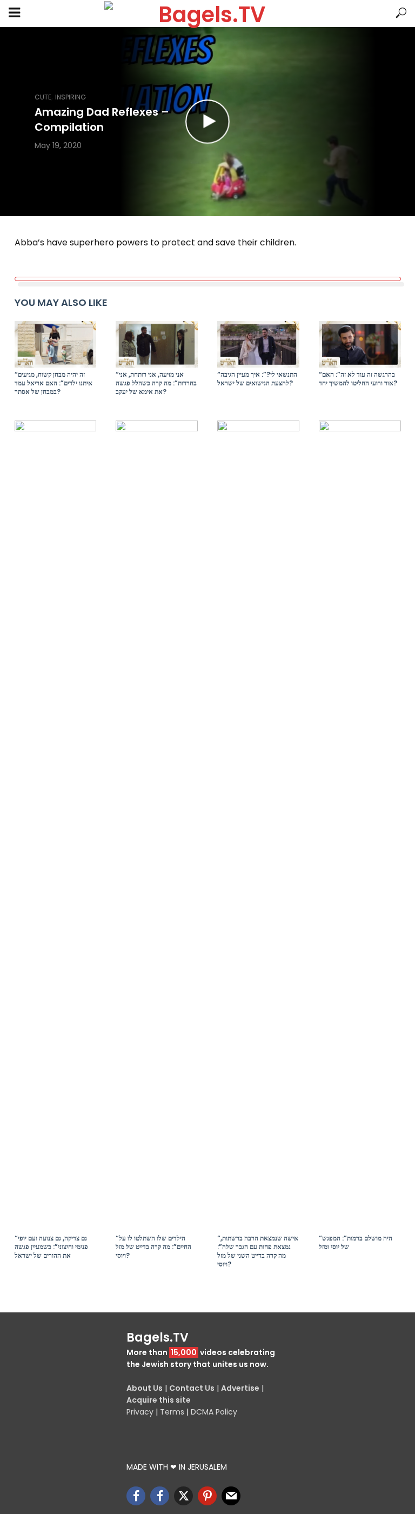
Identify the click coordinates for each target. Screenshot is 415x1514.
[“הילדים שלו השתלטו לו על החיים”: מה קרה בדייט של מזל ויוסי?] (157, 826)
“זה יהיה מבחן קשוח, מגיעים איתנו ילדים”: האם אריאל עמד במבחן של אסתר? (53, 383)
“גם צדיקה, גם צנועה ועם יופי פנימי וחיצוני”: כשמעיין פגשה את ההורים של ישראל (51, 1247)
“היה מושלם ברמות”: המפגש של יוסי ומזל (355, 1242)
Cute (43, 97)
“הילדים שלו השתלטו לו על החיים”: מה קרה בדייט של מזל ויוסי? (153, 1247)
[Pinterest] (207, 1495)
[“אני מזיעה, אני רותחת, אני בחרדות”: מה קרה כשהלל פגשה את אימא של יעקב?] (157, 344)
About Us (144, 1388)
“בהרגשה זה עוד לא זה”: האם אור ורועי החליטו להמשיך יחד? (358, 379)
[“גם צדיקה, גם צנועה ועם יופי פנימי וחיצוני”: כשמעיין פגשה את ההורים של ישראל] (56, 826)
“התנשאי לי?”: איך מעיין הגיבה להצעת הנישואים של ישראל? (257, 379)
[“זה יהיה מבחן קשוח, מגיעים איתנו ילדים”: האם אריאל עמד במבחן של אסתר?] (56, 344)
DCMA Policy (214, 1411)
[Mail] (231, 1495)
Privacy (139, 1411)
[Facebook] (135, 1495)
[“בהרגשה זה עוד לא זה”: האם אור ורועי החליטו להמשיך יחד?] (360, 344)
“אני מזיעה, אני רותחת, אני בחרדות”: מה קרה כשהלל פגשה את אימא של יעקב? (156, 383)
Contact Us (192, 1388)
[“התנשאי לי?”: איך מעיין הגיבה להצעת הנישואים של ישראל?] (258, 344)
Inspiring (70, 97)
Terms (172, 1411)
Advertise (240, 1388)
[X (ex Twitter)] (183, 1495)
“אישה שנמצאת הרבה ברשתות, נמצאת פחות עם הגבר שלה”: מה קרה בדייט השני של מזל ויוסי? (257, 1251)
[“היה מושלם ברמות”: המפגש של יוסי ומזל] (360, 826)
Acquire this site (158, 1400)
